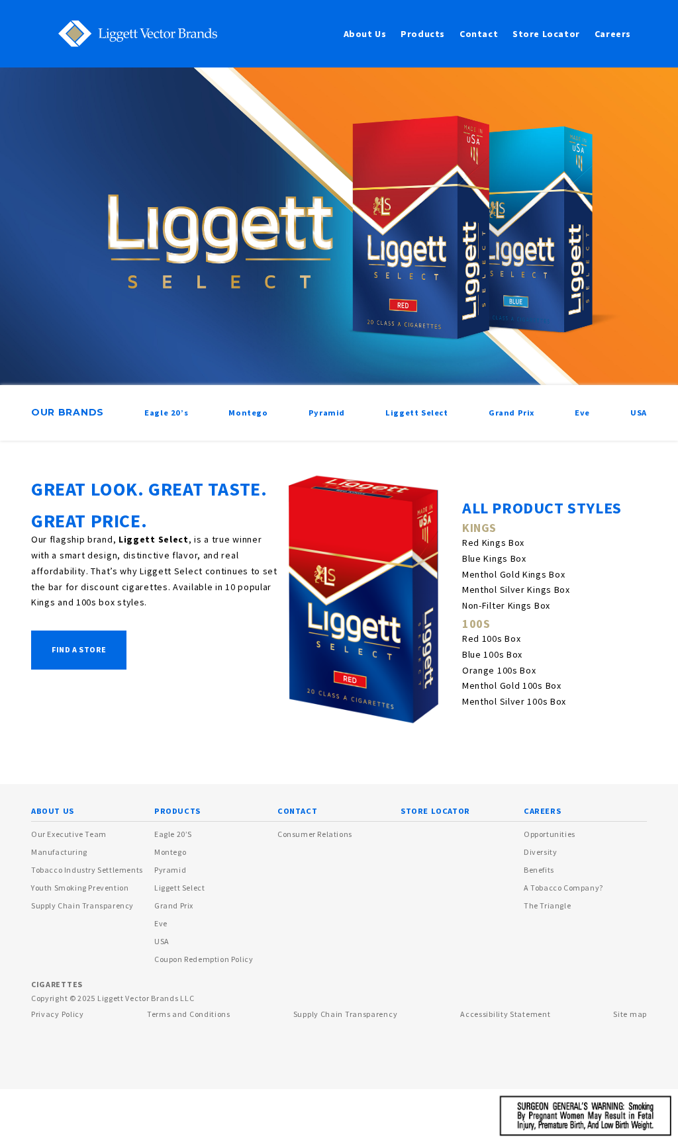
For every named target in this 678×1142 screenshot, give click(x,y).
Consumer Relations (314, 834)
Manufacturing (59, 852)
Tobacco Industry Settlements (87, 870)
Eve (161, 923)
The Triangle (547, 905)
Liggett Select (179, 888)
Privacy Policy (57, 1014)
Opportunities (549, 834)
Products (423, 34)
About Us (365, 34)
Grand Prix (173, 905)
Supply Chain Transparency (82, 905)
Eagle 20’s (173, 834)
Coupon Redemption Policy (203, 959)
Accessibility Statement (505, 1014)
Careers (613, 34)
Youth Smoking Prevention (79, 888)
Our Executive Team (69, 834)
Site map (630, 1014)
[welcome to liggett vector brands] (129, 33)
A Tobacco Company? (563, 888)
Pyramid (170, 870)
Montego (170, 852)
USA (162, 941)
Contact (479, 34)
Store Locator (546, 34)
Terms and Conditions (188, 1014)
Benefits (539, 870)
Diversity (540, 852)
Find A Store (79, 649)
